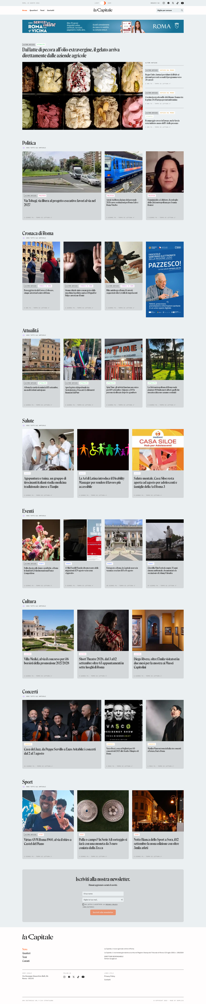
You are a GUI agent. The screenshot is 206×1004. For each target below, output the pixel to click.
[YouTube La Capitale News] (182, 3)
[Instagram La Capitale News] (164, 3)
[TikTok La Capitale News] (177, 3)
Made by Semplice (177, 1000)
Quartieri (34, 10)
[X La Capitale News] (173, 3)
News (24, 10)
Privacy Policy (112, 904)
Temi (42, 10)
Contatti (50, 10)
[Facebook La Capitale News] (168, 3)
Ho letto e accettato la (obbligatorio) (100, 906)
